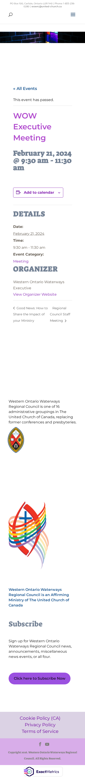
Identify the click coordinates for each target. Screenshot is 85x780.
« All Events (25, 88)
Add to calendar (39, 192)
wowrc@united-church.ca (47, 6)
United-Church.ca (46, 433)
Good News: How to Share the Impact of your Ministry (30, 314)
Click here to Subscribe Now (39, 678)
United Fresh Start (46, 450)
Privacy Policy (30, 474)
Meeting (21, 261)
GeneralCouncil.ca (46, 442)
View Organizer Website (35, 294)
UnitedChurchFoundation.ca (54, 437)
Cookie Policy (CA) (30, 466)
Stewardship (42, 446)
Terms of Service (30, 482)
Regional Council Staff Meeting (60, 314)
